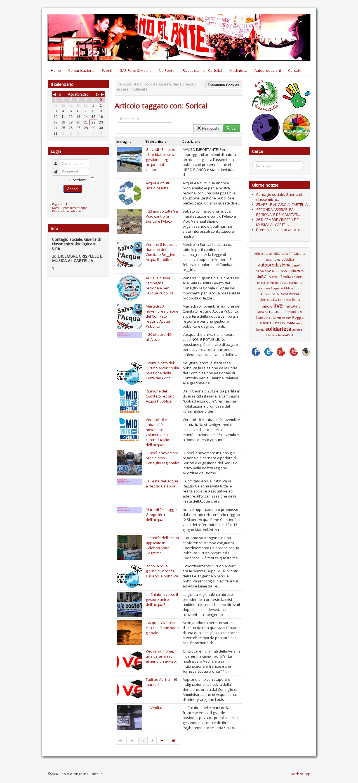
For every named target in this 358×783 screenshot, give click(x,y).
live (278, 305)
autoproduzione (274, 265)
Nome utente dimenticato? (69, 208)
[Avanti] (162, 741)
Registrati (58, 204)
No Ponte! (167, 70)
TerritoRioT (285, 335)
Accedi (72, 188)
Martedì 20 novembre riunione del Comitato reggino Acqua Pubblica (162, 316)
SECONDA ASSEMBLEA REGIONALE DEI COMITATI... (278, 212)
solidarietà (278, 328)
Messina (262, 312)
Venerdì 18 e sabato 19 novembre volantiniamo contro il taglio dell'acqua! (157, 432)
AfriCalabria (297, 254)
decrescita (268, 299)
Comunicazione (81, 70)
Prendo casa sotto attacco (278, 229)
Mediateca (238, 70)
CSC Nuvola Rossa (284, 294)
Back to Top (300, 773)
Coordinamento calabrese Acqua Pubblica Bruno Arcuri (280, 288)
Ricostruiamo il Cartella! (202, 70)
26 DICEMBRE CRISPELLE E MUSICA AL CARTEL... (277, 222)
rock (299, 323)
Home (56, 70)
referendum (284, 318)
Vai (233, 128)
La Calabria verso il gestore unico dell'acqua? (162, 599)
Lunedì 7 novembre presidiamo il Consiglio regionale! (162, 457)
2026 (84, 94)
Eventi (107, 70)
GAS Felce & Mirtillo (135, 70)
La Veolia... (155, 707)
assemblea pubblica (280, 259)
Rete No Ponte (283, 323)
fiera (296, 299)
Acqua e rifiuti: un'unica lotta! (158, 185)
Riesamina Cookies (223, 84)
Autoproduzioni (268, 70)
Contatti (294, 70)
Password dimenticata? (66, 211)
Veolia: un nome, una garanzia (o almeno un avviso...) (162, 656)
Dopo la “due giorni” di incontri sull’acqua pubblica (162, 571)
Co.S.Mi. (282, 271)
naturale (276, 311)
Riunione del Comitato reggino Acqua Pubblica (160, 396)
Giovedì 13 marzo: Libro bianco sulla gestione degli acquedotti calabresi (161, 159)
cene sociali (265, 270)
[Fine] (174, 741)
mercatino (292, 306)
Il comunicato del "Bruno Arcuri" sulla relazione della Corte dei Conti (162, 370)
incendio (265, 306)
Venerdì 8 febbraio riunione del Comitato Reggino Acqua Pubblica (162, 252)
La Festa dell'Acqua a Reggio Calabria (162, 484)
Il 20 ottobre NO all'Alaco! (159, 337)
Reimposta (210, 128)
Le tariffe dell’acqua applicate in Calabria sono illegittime (162, 545)
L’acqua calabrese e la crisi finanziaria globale (162, 627)
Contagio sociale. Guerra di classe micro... (279, 197)
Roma (260, 330)
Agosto (74, 94)
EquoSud (284, 300)
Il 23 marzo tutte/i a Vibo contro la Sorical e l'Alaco (162, 216)
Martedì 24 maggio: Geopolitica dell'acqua (162, 514)
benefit (296, 265)
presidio (290, 312)
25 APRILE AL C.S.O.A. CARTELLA (282, 204)
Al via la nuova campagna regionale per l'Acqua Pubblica (159, 285)
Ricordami (77, 179)
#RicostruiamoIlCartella (271, 254)
